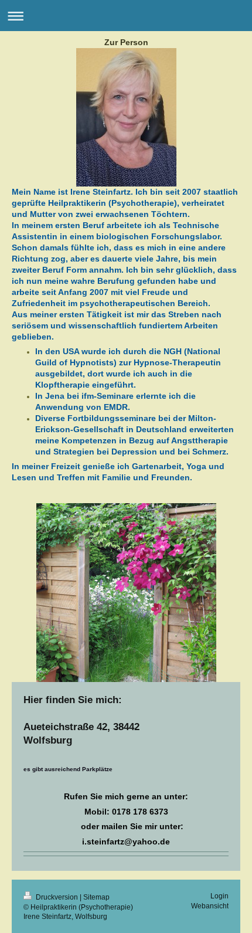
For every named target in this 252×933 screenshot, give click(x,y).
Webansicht (210, 906)
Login (219, 896)
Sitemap (96, 897)
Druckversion (57, 897)
